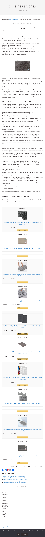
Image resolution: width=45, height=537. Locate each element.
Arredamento (25, 486)
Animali (4, 497)
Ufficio (3, 514)
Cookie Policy (5, 526)
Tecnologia (4, 513)
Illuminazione (5, 509)
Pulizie (3, 511)
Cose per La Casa (22, 6)
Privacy (4, 527)
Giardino (4, 508)
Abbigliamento (5, 494)
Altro (3, 495)
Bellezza (4, 500)
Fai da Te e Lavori (6, 506)
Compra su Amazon (23, 230)
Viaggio (4, 516)
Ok (18, 534)
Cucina (3, 502)
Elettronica (4, 505)
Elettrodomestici (5, 503)
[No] (43, 533)
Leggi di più (24, 534)
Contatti (4, 524)
